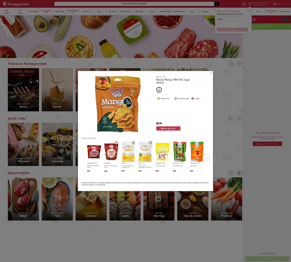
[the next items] (208, 158)
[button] (117, 104)
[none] (94, 156)
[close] (211, 73)
